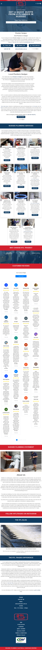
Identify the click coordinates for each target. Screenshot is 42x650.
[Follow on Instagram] (37, 3)
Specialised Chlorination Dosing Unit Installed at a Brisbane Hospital (21, 548)
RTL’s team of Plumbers (35, 203)
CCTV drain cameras (35, 179)
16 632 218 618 (21, 624)
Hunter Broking (21, 610)
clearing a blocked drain (28, 231)
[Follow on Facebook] (36, 3)
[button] (1, 3)
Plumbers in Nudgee (17, 76)
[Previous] (2, 257)
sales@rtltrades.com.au (29, 42)
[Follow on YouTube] (37, 48)
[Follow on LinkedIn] (40, 3)
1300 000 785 (15, 42)
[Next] (39, 257)
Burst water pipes (4, 106)
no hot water (34, 106)
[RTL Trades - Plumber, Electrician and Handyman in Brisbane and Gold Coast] (21, 3)
